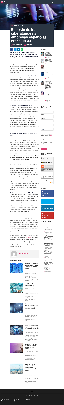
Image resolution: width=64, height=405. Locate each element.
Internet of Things (48, 248)
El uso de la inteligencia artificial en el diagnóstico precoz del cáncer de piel (48, 252)
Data (49, 257)
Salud (46, 260)
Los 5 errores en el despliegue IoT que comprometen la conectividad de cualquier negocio (31, 367)
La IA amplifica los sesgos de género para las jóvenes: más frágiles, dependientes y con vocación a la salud (49, 94)
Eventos (49, 57)
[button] (53, 2)
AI (46, 57)
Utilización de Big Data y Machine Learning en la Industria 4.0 (48, 244)
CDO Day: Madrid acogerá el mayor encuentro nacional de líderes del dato (49, 74)
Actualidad (48, 77)
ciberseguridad (28, 237)
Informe (24, 87)
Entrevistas (51, 241)
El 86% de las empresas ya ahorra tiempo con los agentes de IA (48, 54)
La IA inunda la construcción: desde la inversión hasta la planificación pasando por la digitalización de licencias (48, 85)
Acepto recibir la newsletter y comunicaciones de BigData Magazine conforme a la (47, 134)
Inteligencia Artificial (48, 232)
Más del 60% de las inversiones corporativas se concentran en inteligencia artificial (49, 67)
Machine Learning (48, 259)
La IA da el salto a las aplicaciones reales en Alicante (48, 60)
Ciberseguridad (18, 26)
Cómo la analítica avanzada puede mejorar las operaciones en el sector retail (47, 225)
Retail (46, 233)
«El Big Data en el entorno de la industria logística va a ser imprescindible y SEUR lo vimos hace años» (48, 238)
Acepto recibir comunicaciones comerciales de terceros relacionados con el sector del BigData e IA (47, 141)
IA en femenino (49, 98)
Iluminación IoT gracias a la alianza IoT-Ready (48, 268)
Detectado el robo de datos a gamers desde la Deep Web (48, 263)
